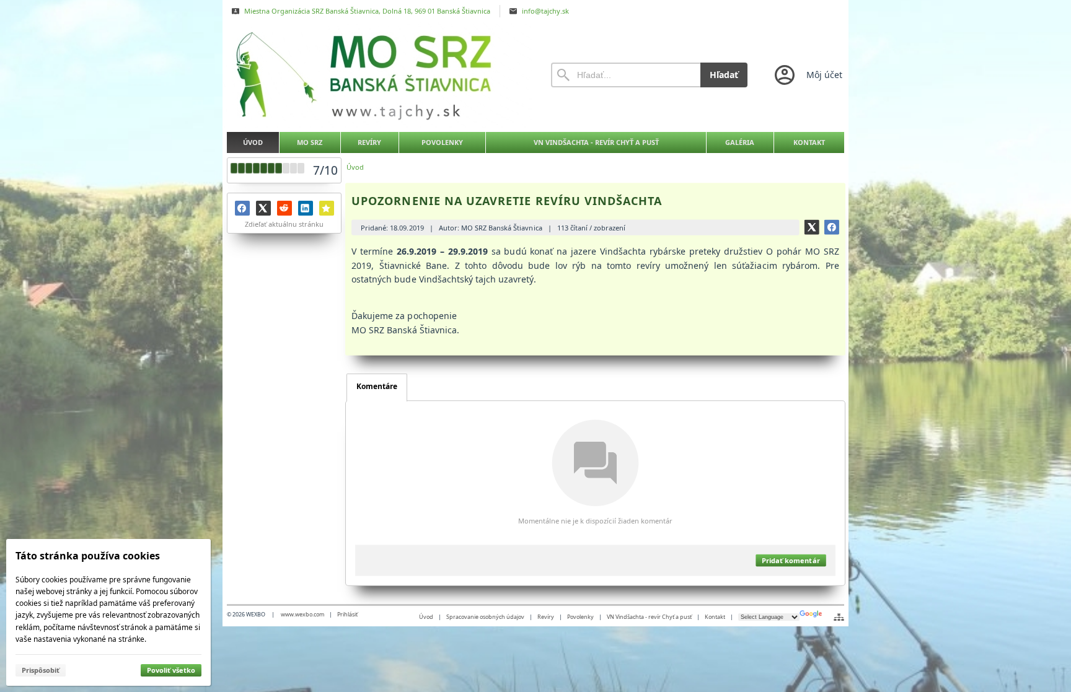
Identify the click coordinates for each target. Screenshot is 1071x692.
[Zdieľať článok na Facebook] (831, 226)
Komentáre (376, 386)
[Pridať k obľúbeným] (326, 208)
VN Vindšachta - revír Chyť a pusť (649, 617)
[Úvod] (377, 75)
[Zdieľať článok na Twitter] (811, 226)
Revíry (545, 617)
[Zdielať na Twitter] (263, 208)
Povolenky (580, 617)
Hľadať (724, 75)
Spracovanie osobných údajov (485, 617)
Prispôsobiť (41, 670)
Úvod (426, 617)
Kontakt (715, 617)
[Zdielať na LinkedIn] (305, 208)
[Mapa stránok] (839, 617)
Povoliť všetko (171, 670)
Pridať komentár (790, 560)
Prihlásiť (347, 614)
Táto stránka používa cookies (87, 556)
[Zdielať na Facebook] (242, 208)
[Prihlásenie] (807, 75)
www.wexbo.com (302, 614)
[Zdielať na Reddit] (284, 208)
